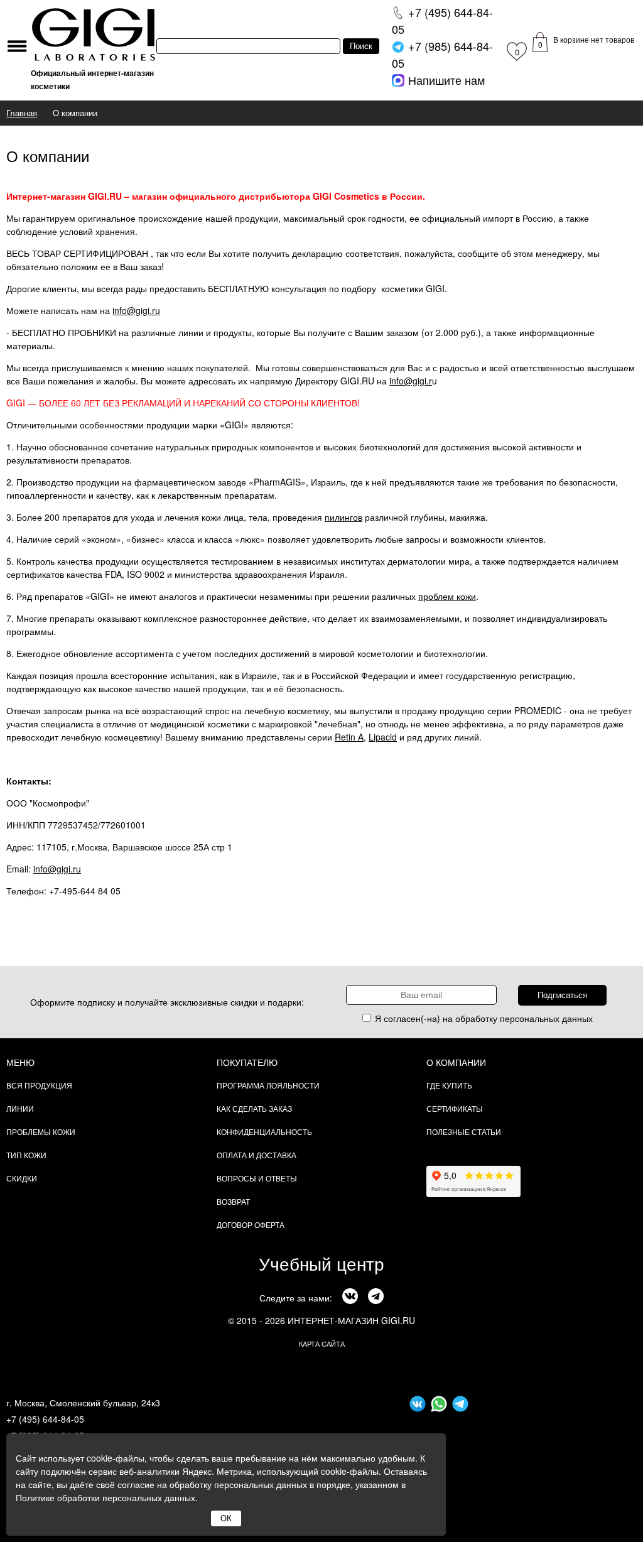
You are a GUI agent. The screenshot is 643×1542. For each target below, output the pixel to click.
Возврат (233, 1201)
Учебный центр (321, 1263)
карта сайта (322, 1343)
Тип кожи (26, 1154)
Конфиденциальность (264, 1131)
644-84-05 (442, 20)
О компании (456, 1062)
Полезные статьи (463, 1131)
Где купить (449, 1085)
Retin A (349, 736)
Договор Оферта (250, 1224)
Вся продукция (39, 1085)
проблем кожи (447, 596)
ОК (226, 1518)
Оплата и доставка (256, 1154)
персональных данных (546, 1018)
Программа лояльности (268, 1085)
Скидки (21, 1178)
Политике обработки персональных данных (105, 1497)
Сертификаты (454, 1108)
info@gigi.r (410, 380)
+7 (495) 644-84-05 (45, 1419)
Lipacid (383, 736)
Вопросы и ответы (257, 1178)
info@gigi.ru (136, 310)
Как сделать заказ (254, 1108)
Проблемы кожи (40, 1131)
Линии (20, 1108)
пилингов (343, 517)
